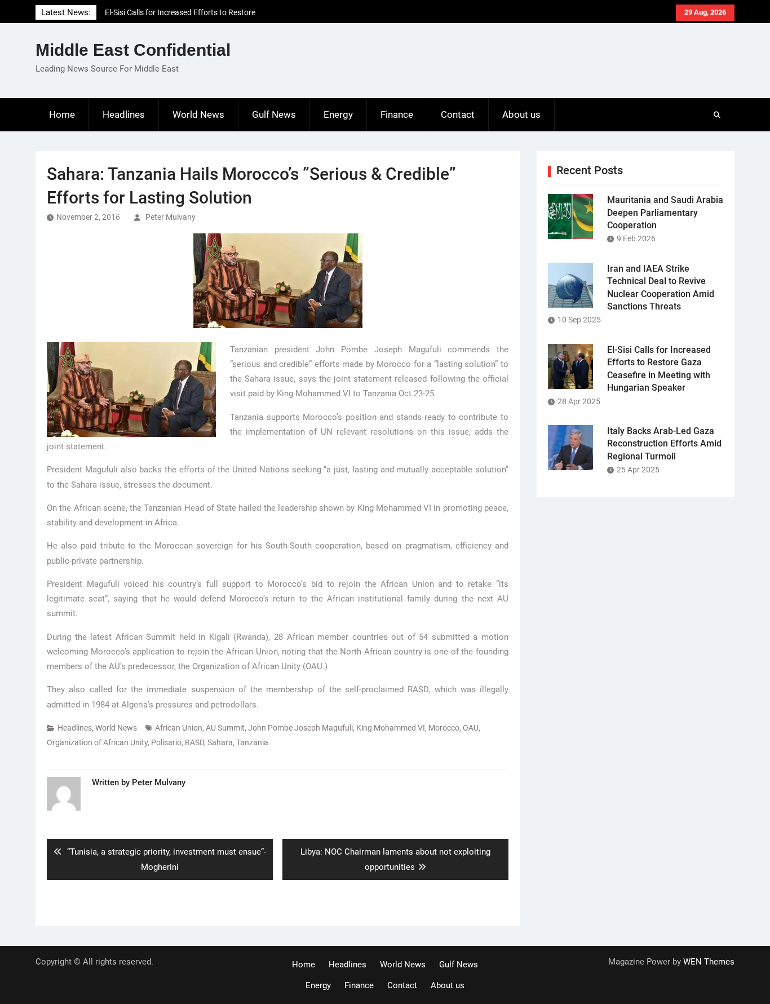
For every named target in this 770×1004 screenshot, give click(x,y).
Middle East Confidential (133, 50)
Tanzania (252, 742)
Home (62, 114)
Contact (458, 114)
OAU (471, 727)
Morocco (443, 727)
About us (521, 114)
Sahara (220, 742)
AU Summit (225, 727)
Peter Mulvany (170, 217)
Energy (338, 114)
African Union (178, 727)
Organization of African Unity (97, 742)
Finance (396, 114)
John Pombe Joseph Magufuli (300, 727)
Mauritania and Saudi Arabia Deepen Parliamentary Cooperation (665, 212)
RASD (194, 742)
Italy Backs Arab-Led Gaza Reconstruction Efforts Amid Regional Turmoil (664, 444)
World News (198, 114)
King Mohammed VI (390, 727)
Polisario (166, 742)
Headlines (124, 114)
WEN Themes (708, 962)
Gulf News (274, 114)
